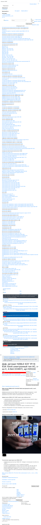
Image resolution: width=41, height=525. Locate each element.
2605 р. (4, 316)
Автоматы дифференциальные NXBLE (12, 358)
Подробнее (5, 345)
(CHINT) (3, 474)
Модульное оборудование (9, 356)
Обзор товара (5, 386)
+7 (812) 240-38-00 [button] (7, 516)
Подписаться (19, 499)
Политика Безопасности (13, 501)
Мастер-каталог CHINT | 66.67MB (9, 483)
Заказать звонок (37, 21)
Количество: (28, 381)
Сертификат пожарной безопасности (10, 477)
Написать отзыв (35, 486)
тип (28, 472)
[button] (17, 11)
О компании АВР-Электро (7, 505)
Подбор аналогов (6, 346)
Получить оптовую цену (36, 379)
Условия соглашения (6, 508)
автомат (6, 472)
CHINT (34, 372)
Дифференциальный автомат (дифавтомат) (25, 356)
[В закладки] (37, 371)
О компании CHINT (6, 504)
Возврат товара (5, 510)
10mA (19, 472)
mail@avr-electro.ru (6, 518)
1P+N (15, 472)
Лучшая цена (5, 298)
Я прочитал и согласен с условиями (16, 501)
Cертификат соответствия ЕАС (8, 479)
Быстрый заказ (35, 384)
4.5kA (36, 472)
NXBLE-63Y (10, 472)
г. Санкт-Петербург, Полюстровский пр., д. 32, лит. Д (7, 16)
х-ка (32, 472)
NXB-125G (13, 409)
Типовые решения (7, 288)
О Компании (4, 9)
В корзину (28, 384)
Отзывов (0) (16, 386)
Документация (11, 386)
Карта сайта (4, 511)
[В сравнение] (38, 371)
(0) (30, 371)
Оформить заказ (35, 24)
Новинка (5, 317)
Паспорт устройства (6, 481)
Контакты (26, 346)
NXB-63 (9, 409)
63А (17, 472)
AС (29, 472)
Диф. (3, 472)
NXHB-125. (15, 411)
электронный (24, 472)
